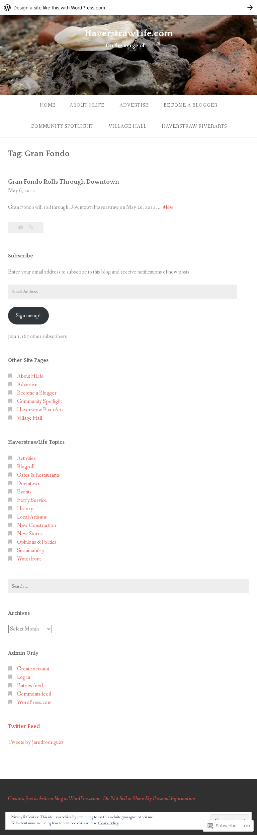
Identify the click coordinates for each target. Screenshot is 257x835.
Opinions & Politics (36, 542)
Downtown (28, 483)
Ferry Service (32, 500)
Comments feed (34, 694)
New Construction (36, 525)
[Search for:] (128, 586)
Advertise (134, 105)
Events (24, 491)
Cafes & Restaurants (38, 475)
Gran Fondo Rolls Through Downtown (63, 182)
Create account (33, 668)
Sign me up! (28, 315)
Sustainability (31, 550)
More (168, 207)
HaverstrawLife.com (128, 33)
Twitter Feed (24, 726)
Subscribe (20, 256)
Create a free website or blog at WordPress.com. (54, 798)
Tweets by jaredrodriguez (36, 742)
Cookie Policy (108, 823)
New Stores (29, 533)
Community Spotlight (62, 126)
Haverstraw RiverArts (194, 126)
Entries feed (30, 685)
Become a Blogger (191, 105)
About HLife (87, 105)
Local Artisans (32, 517)
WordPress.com (34, 702)
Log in (23, 677)
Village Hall (128, 126)
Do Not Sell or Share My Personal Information (149, 798)
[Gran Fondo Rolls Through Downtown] (30, 227)
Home (48, 105)
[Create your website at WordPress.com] (128, 7)
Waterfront (29, 558)
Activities (26, 458)
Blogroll (25, 466)
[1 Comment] (21, 227)
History (25, 508)
